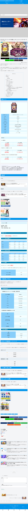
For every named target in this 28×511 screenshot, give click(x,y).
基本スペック (8, 75)
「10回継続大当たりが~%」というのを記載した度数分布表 (15, 87)
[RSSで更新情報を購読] (14, 424)
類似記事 (8, 78)
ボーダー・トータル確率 (9, 79)
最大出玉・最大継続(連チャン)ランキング (11, 90)
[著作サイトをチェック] (7, 423)
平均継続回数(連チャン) (10, 86)
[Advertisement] (14, 9)
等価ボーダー (8, 80)
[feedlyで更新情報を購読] (20, 423)
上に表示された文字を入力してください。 (7, 485)
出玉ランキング (9, 91)
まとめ (8, 77)
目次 (13, 73)
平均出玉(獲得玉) (9, 89)
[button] (18, 60)
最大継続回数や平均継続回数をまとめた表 (13, 88)
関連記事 (7, 76)
